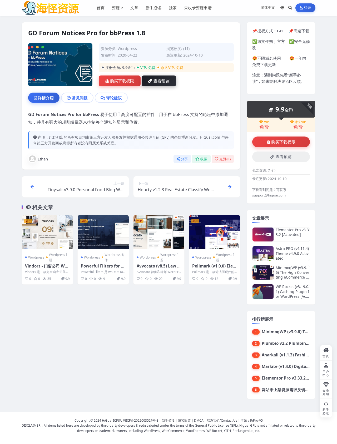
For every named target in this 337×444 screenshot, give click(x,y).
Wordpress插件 (114, 257)
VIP (266, 122)
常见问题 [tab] (80, 97)
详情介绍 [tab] (46, 97)
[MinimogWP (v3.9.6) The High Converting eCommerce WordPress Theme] (263, 272)
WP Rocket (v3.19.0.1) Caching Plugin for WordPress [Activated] (292, 294)
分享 (184, 159)
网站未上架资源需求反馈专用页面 (291, 389)
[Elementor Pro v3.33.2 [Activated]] (263, 234)
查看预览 (161, 81)
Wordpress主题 (58, 257)
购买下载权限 (122, 81)
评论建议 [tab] (114, 97)
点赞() (225, 159)
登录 (307, 8)
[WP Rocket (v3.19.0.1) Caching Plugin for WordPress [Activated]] (263, 291)
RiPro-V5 (256, 420)
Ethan (43, 159)
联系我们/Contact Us (222, 420)
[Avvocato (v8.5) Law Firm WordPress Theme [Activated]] (159, 232)
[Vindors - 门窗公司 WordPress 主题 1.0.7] (47, 232)
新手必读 (168, 420)
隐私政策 (184, 420)
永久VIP (300, 122)
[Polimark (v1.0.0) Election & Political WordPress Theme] (214, 232)
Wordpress (127, 48)
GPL (280, 30)
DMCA (199, 420)
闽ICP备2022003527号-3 (140, 420)
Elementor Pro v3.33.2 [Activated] (292, 232)
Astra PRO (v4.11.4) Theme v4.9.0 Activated (292, 253)
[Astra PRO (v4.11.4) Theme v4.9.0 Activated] (263, 253)
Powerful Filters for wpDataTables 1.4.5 (102, 268)
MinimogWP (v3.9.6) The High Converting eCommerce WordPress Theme (292, 275)
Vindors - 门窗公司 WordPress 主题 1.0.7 (47, 268)
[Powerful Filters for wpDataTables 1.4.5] (103, 232)
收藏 (203, 159)
